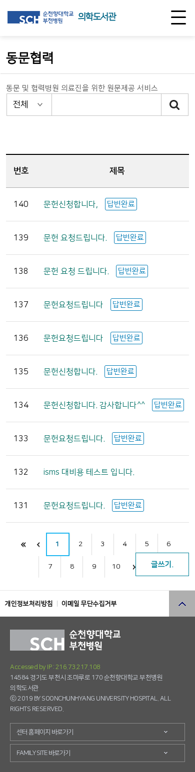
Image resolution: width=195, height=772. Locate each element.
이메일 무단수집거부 (89, 603)
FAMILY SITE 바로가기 (43, 753)
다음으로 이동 (134, 567)
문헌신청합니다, (72, 204)
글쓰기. (162, 564)
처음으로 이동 (23, 544)
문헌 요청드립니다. (76, 237)
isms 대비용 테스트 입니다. (89, 472)
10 (116, 567)
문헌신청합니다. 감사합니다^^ (95, 405)
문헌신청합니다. (72, 371)
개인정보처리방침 (29, 603)
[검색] (175, 104)
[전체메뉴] (178, 17)
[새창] (41, 17)
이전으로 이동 (38, 544)
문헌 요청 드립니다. (77, 271)
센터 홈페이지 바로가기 (45, 732)
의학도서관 (97, 17)
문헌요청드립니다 (75, 304)
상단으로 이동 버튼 (182, 604)
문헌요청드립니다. (75, 438)
